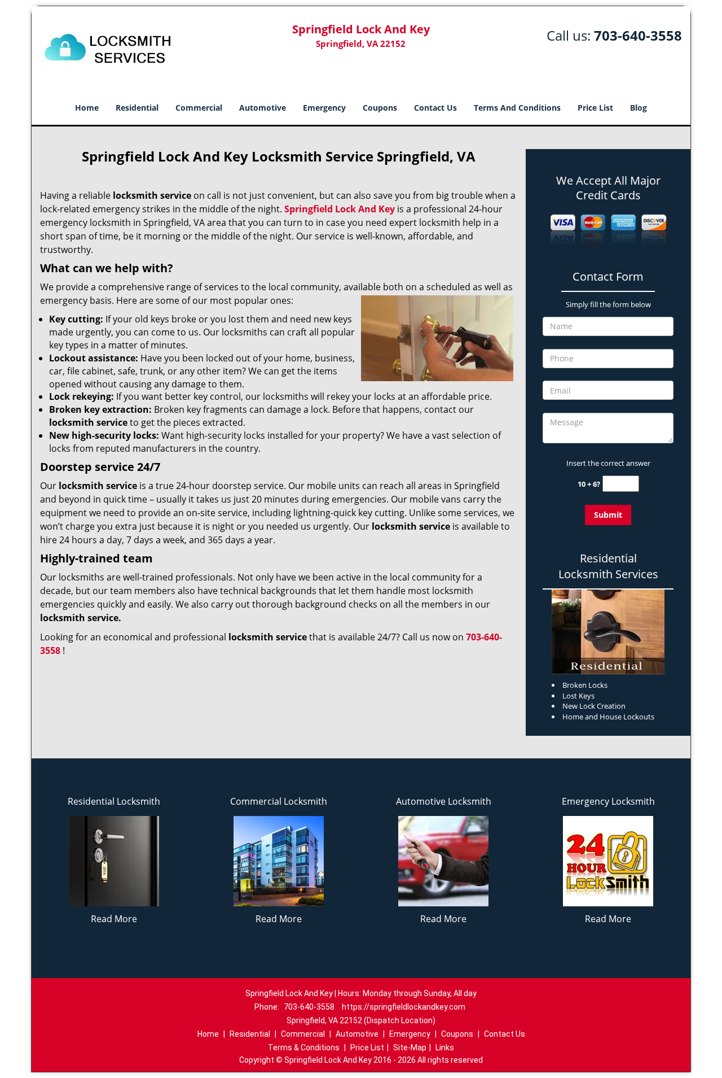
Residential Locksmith (114, 801)
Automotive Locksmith (443, 801)
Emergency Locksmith (608, 801)
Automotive (262, 107)
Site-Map (409, 1047)
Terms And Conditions (517, 107)
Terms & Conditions (304, 1047)
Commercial (198, 107)
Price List (595, 107)
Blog (638, 107)
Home (87, 107)
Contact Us (435, 107)
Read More (114, 919)
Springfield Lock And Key (339, 209)
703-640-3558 (638, 35)
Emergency (324, 107)
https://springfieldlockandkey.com (403, 1006)
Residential (137, 107)
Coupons (380, 107)
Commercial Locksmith (278, 801)
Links (444, 1047)
